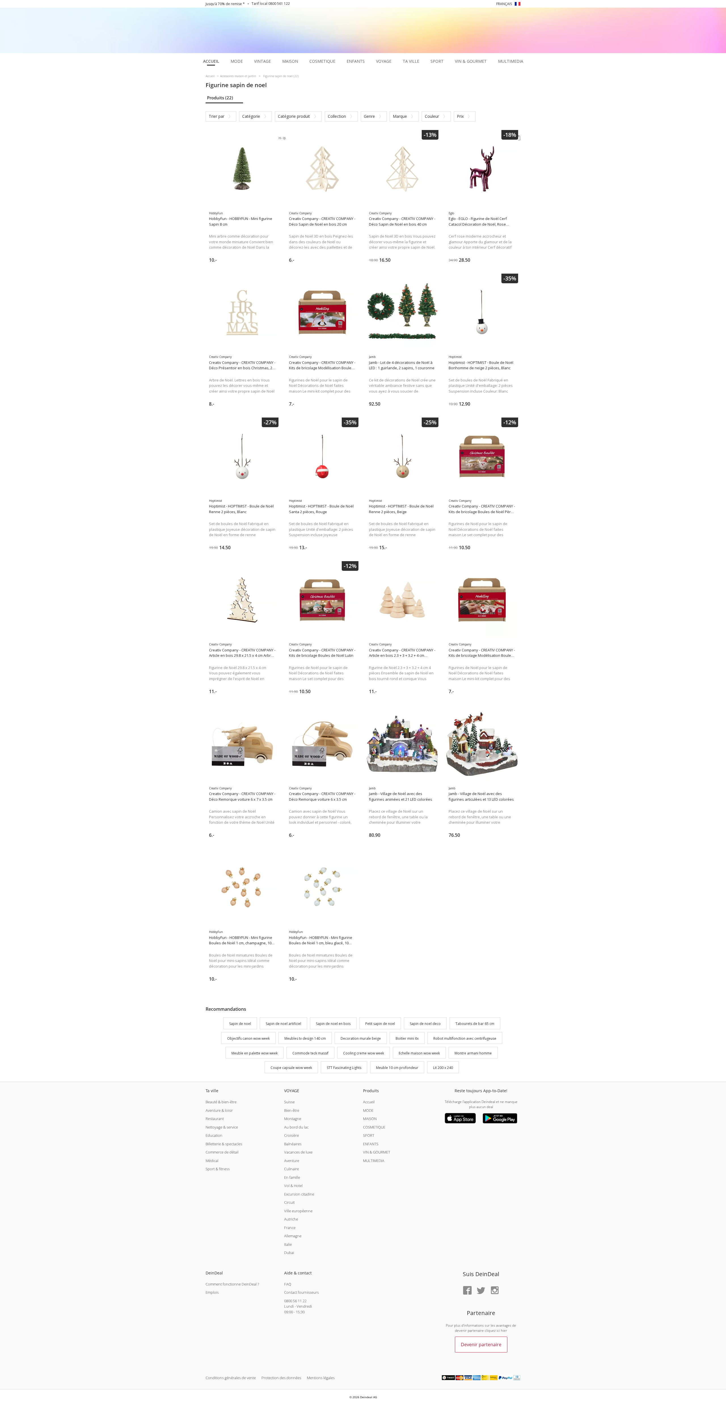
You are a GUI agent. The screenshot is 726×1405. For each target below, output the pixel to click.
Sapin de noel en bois (333, 1023)
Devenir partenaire (481, 1344)
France (290, 1227)
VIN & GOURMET (376, 1152)
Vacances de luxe (298, 1152)
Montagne (292, 1118)
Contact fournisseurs (301, 1292)
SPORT (368, 1135)
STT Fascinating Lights (344, 1068)
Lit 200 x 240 (443, 1068)
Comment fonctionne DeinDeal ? (232, 1284)
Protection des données (281, 1377)
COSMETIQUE (374, 1127)
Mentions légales (321, 1377)
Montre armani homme (473, 1053)
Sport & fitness (218, 1168)
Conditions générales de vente (231, 1377)
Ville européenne (298, 1210)
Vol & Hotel (293, 1185)
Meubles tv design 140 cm (305, 1038)
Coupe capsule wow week (291, 1068)
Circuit (289, 1202)
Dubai (289, 1252)
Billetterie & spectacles (224, 1143)
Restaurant (215, 1118)
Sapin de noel (240, 1023)
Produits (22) (220, 97)
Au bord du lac (296, 1127)
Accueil (369, 1101)
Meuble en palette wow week (254, 1053)
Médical (212, 1160)
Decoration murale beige (361, 1038)
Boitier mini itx (407, 1038)
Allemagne (292, 1235)
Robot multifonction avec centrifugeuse (464, 1038)
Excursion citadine (299, 1194)
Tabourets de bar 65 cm (474, 1023)
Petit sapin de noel (380, 1023)
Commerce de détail (222, 1152)
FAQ (287, 1284)
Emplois (212, 1292)
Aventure (291, 1160)
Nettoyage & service (222, 1127)
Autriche (291, 1219)
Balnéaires (292, 1143)
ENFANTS (370, 1143)
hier (504, 1330)
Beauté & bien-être (221, 1101)
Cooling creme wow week (363, 1053)
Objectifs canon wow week (248, 1038)
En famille (292, 1177)
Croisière (291, 1135)
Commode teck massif (310, 1053)
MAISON (370, 1118)
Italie (288, 1244)
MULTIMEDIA (373, 1160)
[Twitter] (481, 1290)
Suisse (289, 1101)
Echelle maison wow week (419, 1053)
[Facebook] (467, 1290)
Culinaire (291, 1168)
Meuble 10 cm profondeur (397, 1068)
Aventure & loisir (219, 1110)
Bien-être (291, 1110)
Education (214, 1135)
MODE (368, 1110)
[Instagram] (494, 1290)
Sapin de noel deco (425, 1023)
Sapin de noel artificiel (283, 1023)
